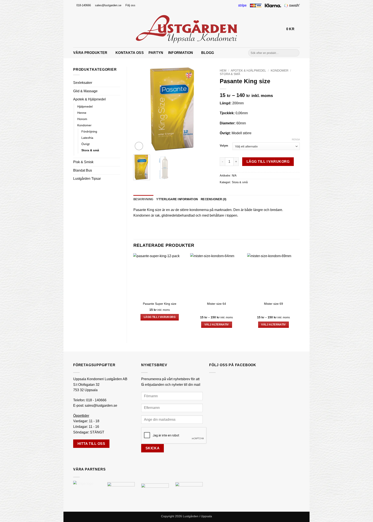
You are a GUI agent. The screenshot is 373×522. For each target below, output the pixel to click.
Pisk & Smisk (83, 162)
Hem (223, 70)
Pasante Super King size (159, 303)
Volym (224, 145)
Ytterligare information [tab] (177, 199)
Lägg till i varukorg (268, 161)
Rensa (296, 139)
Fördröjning (89, 131)
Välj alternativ (216, 324)
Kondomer (84, 125)
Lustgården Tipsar (87, 178)
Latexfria (87, 137)
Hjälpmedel (85, 106)
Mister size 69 (273, 303)
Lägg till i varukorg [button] (159, 317)
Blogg (207, 53)
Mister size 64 (216, 303)
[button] (281, 29)
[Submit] (295, 52)
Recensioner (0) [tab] (213, 199)
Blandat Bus (82, 170)
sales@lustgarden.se (101, 405)
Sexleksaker (82, 82)
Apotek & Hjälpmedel (89, 99)
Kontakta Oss (129, 53)
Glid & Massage (85, 91)
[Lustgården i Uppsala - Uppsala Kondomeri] (186, 29)
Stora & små (90, 150)
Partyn (156, 53)
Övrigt (85, 144)
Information (180, 53)
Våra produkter (90, 53)
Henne (81, 112)
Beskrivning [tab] (143, 199)
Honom (82, 119)
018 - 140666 (96, 400)
